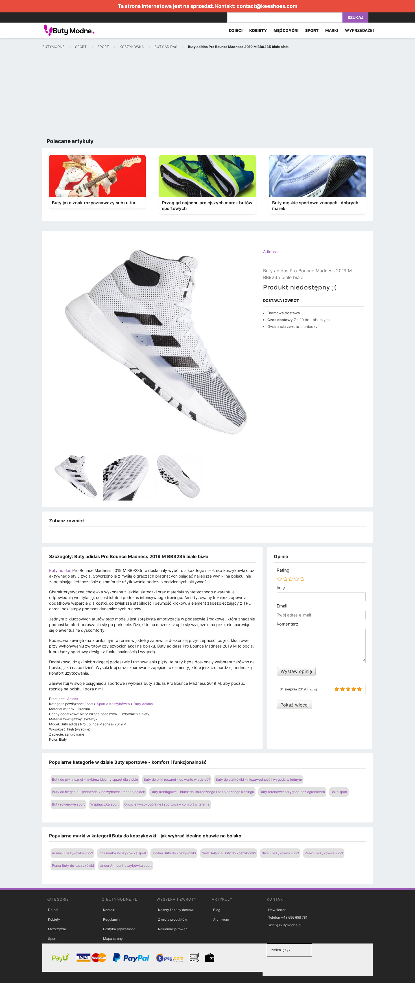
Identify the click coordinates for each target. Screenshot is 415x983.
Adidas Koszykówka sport (72, 853)
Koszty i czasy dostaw (176, 910)
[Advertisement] (207, 94)
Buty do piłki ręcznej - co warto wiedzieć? (177, 779)
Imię (281, 587)
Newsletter (276, 910)
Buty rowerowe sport (68, 804)
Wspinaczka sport (104, 804)
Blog (216, 910)
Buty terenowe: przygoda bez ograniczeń (292, 792)
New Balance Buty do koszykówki (229, 853)
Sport (52, 938)
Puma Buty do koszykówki (73, 865)
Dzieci (53, 910)
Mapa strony (113, 938)
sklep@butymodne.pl (284, 925)
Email (282, 606)
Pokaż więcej (294, 705)
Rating (283, 570)
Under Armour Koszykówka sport (126, 865)
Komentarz (287, 624)
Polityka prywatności (119, 929)
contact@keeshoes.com (267, 6)
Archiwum (221, 919)
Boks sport (339, 792)
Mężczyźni (57, 929)
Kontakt (109, 910)
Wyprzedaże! (359, 30)
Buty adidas (60, 570)
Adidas (269, 251)
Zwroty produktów (172, 919)
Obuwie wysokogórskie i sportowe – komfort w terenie (166, 804)
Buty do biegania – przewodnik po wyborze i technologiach (98, 792)
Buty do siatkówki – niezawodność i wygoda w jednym (259, 779)
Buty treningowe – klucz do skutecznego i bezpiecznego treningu (202, 792)
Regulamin (111, 919)
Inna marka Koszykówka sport (122, 853)
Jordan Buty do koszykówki (174, 853)
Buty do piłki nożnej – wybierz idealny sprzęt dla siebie (95, 779)
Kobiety (54, 919)
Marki (331, 30)
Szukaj (355, 17)
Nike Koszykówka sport (280, 853)
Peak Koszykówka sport (324, 853)
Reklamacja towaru (173, 929)
